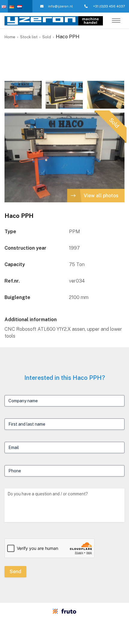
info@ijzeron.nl (60, 6)
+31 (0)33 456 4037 (108, 6)
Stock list (29, 37)
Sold (46, 37)
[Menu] (116, 21)
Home (9, 37)
